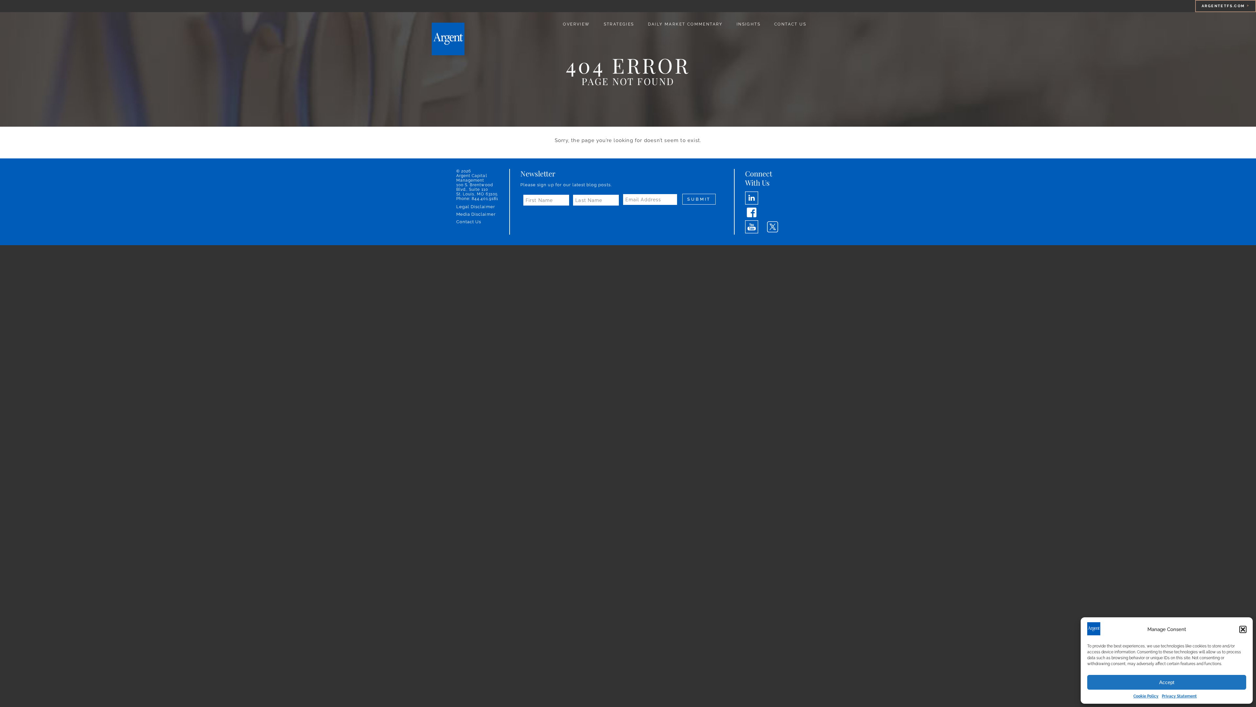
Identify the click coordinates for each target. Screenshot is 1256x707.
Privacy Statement (1179, 696)
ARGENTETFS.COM (1223, 6)
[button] (1243, 629)
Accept (1166, 682)
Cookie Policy (1146, 696)
